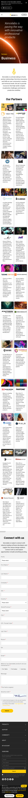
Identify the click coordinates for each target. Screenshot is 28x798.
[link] (1, 14)
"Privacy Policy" (6, 705)
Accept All (19, 795)
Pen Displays (14, 669)
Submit (7, 710)
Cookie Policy (8, 792)
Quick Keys (23, 669)
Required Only (9, 795)
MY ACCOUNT (6, 745)
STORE (24, 14)
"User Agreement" (19, 703)
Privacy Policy (15, 777)
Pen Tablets (5, 669)
